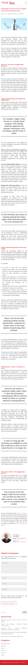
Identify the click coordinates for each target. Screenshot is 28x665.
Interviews (3, 652)
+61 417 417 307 (21, 542)
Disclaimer (16, 662)
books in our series (22, 513)
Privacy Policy (23, 662)
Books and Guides (5, 643)
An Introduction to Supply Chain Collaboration (12, 636)
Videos (2, 655)
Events (2, 648)
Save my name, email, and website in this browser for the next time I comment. (14, 596)
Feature (15, 13)
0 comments (21, 13)
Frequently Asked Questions (7, 662)
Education (10, 13)
